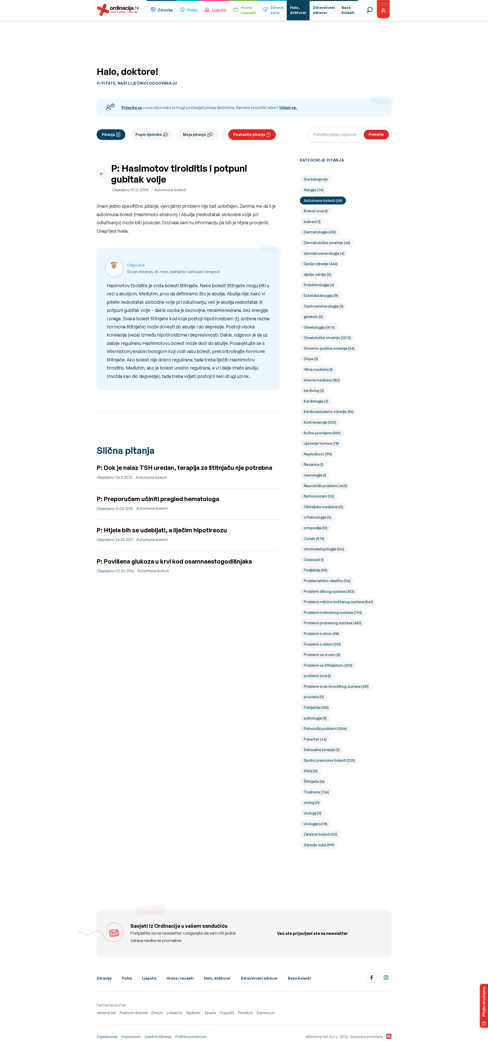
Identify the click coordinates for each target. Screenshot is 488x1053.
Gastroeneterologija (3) (323, 306)
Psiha (192, 10)
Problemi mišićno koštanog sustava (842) (338, 602)
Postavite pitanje (249, 134)
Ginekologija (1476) (319, 327)
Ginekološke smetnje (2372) (327, 338)
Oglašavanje (107, 1036)
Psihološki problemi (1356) (325, 728)
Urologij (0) (312, 813)
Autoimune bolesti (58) (323, 200)
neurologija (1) (315, 475)
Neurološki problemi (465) (325, 486)
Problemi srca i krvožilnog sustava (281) (336, 686)
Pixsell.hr (245, 1013)
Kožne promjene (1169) (322, 433)
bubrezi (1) (312, 221)
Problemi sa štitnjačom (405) (328, 665)
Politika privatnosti (191, 1036)
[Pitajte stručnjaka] (484, 1006)
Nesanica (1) (313, 464)
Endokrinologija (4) (319, 285)
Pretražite (376, 134)
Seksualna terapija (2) (322, 749)
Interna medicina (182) (322, 380)
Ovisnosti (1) (314, 559)
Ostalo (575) (314, 538)
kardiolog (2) (314, 390)
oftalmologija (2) (317, 517)
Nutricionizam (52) (319, 496)
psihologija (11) (315, 718)
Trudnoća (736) (316, 792)
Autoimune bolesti (170, 190)
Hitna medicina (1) (318, 369)
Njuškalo (193, 1013)
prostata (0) (314, 697)
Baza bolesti (299, 978)
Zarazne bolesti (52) (320, 834)
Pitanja (108, 134)
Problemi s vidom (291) (322, 644)
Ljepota (219, 10)
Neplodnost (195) (318, 454)
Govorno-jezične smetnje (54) (329, 348)
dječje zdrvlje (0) (317, 274)
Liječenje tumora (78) (321, 443)
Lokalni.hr (174, 1013)
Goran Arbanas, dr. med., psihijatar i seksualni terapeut (173, 271)
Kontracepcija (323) (320, 422)
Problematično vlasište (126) (327, 581)
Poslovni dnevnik (134, 1013)
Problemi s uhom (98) (321, 633)
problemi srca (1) (317, 676)
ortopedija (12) (315, 528)
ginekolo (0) (313, 316)
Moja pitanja (194, 134)
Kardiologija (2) (316, 401)
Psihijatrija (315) (316, 707)
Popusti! (227, 1013)
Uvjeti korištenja (158, 1036)
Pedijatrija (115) (315, 570)
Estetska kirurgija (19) (321, 295)
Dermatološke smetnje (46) (327, 243)
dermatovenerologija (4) (324, 253)
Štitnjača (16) (314, 781)
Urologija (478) (315, 824)
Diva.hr (157, 1013)
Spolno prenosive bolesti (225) (329, 760)
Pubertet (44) (315, 739)
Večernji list (106, 1013)
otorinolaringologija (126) (324, 549)
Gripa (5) (311, 359)
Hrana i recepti (180, 978)
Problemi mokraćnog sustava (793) (333, 612)
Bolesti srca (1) (316, 211)
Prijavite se (131, 107)
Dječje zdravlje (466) (321, 264)
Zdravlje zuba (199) (319, 845)
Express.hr (266, 1013)
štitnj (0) (310, 771)
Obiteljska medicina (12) (323, 507)
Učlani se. (288, 107)
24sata (210, 1013)
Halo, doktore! (217, 978)
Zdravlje (165, 10)
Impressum (131, 1036)
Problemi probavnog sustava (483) (332, 623)
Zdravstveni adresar (259, 978)
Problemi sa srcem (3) (322, 654)
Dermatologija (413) (320, 232)
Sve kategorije (316, 179)
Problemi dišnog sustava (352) (329, 591)
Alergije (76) (313, 190)
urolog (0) (311, 802)
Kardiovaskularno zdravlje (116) (329, 411)
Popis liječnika (148, 134)
